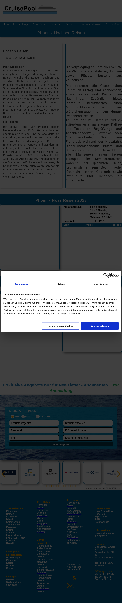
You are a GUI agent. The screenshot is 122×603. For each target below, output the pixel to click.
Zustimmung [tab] (21, 284)
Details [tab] (61, 284)
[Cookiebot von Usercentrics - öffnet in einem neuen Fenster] (106, 275)
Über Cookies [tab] (101, 284)
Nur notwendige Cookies (60, 326)
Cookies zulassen (99, 326)
